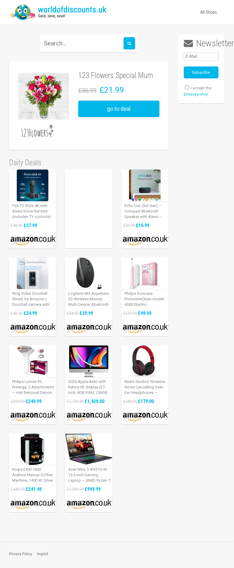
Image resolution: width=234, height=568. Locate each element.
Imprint (42, 554)
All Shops (208, 12)
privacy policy (196, 94)
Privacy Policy (20, 554)
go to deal (119, 108)
